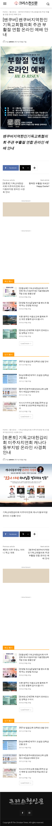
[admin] (4, 41)
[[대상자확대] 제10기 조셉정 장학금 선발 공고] (10, 379)
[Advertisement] (26, 249)
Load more (25, 343)
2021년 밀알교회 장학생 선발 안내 (33, 361)
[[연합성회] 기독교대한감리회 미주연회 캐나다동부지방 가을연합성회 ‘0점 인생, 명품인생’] (10, 292)
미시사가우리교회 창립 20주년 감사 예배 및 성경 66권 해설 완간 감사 (33, 405)
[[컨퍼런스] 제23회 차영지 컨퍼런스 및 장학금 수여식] (10, 334)
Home (5, 12)
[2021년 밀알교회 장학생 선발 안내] (10, 365)
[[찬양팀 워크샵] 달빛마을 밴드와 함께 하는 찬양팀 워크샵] (10, 306)
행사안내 (12, 12)
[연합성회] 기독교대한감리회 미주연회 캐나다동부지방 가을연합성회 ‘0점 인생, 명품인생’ (34, 291)
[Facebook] (22, 813)
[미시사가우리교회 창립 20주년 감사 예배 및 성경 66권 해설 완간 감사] (10, 406)
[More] (34, 168)
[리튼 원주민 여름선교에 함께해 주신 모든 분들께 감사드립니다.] (10, 320)
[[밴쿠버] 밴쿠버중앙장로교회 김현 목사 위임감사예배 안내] (10, 392)
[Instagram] (29, 813)
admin (11, 42)
